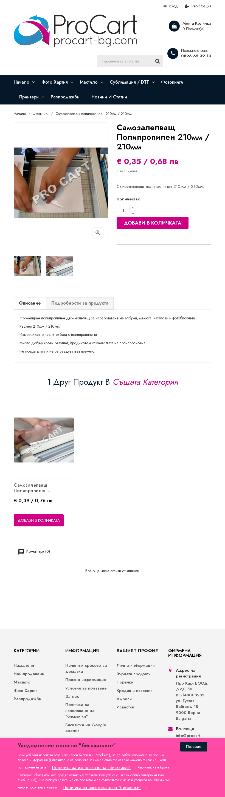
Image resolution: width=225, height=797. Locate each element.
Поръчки (125, 682)
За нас (72, 696)
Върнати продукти (134, 674)
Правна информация (85, 680)
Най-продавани (29, 674)
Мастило (22, 682)
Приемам (193, 746)
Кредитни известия (134, 691)
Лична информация (135, 665)
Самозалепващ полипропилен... (32, 488)
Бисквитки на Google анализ (85, 728)
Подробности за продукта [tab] (79, 303)
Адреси (124, 699)
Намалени (24, 665)
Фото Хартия (25, 691)
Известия (125, 707)
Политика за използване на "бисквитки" (80, 710)
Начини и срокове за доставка (86, 668)
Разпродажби (27, 699)
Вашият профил (138, 651)
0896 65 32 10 (196, 56)
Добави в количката (152, 222)
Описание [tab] (30, 303)
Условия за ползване (86, 688)
